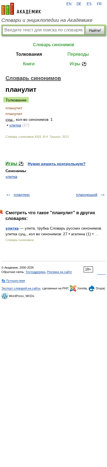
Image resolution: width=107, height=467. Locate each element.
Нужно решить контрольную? (57, 163)
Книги (29, 63)
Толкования (29, 54)
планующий (86, 194)
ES (89, 4)
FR (99, 4)
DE (79, 4)
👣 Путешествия (13, 280)
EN (68, 4)
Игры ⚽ (78, 63)
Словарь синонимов (53, 44)
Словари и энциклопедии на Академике (46, 20)
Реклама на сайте (59, 272)
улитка (15, 125)
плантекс (22, 194)
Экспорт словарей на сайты (20, 288)
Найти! (95, 30)
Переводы (78, 54)
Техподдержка (35, 272)
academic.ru (21, 9)
